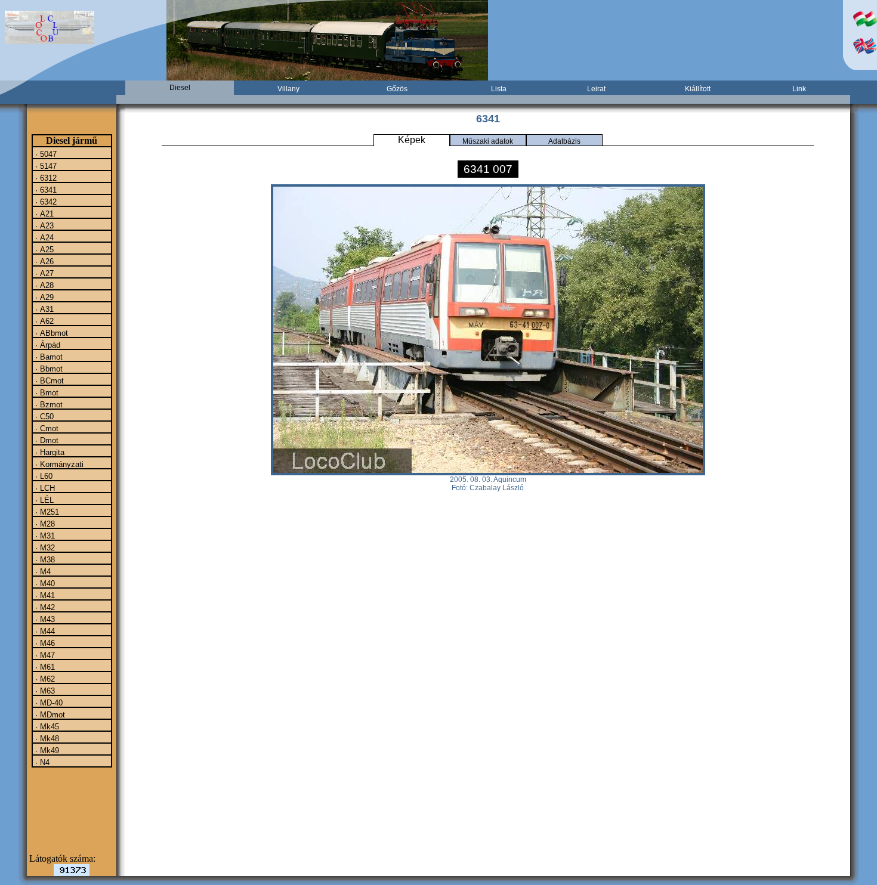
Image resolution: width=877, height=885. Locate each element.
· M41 (44, 595)
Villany (288, 89)
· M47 (44, 655)
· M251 (46, 512)
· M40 (44, 583)
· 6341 (45, 189)
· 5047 (45, 154)
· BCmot (48, 380)
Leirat (596, 89)
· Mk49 (46, 750)
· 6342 (45, 201)
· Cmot (45, 428)
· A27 (43, 273)
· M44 (44, 631)
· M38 (44, 559)
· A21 (43, 213)
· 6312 (45, 178)
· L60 (43, 476)
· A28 (43, 285)
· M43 (44, 619)
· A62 (43, 321)
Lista (499, 89)
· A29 (43, 297)
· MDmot (49, 714)
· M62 (44, 678)
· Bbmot (48, 368)
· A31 (43, 309)
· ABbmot (50, 333)
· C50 (43, 416)
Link (799, 89)
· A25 (43, 249)
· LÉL (43, 500)
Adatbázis (564, 141)
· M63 (44, 690)
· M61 (44, 667)
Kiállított (698, 89)
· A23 (43, 225)
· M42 (44, 607)
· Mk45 (46, 726)
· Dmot (45, 440)
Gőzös (397, 89)
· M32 (44, 547)
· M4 (42, 571)
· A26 (43, 261)
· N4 (41, 762)
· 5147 (45, 166)
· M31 (44, 535)
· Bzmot (48, 404)
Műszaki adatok (487, 141)
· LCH (44, 488)
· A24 (43, 237)
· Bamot (48, 356)
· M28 (44, 523)
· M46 (44, 643)
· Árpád (46, 345)
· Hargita (48, 452)
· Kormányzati (58, 464)
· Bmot (45, 392)
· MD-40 (48, 702)
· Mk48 (46, 738)
